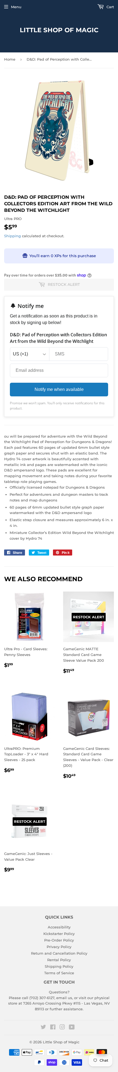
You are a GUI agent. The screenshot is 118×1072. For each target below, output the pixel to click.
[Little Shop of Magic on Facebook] (53, 1028)
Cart (109, 7)
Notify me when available (59, 389)
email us (64, 998)
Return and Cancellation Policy (59, 953)
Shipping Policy (59, 966)
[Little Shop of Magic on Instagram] (62, 1028)
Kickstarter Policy (59, 933)
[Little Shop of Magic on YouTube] (72, 1028)
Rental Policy (59, 960)
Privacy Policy (59, 947)
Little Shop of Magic (59, 30)
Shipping (12, 236)
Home (9, 59)
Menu (16, 7)
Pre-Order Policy (59, 940)
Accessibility (59, 927)
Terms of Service (59, 973)
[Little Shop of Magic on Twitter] (43, 1028)
